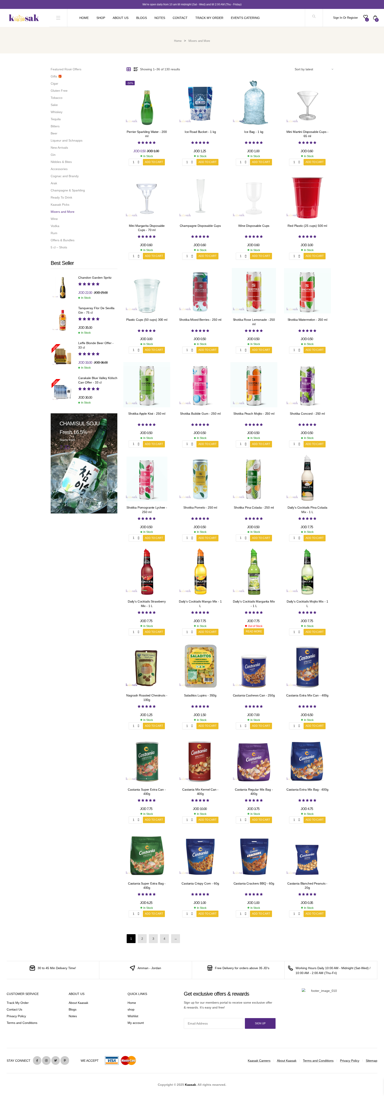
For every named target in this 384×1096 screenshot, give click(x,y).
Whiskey (56, 112)
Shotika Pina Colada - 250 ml (254, 507)
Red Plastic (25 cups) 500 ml (307, 225)
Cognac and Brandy (65, 176)
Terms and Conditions (22, 1023)
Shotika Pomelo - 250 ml (200, 507)
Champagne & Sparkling (68, 190)
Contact (180, 18)
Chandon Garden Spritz (95, 277)
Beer (54, 133)
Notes (159, 18)
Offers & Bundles (62, 240)
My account (136, 1023)
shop (131, 1009)
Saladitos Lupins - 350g (200, 695)
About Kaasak (78, 1003)
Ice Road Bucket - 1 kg (200, 132)
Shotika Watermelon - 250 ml (307, 319)
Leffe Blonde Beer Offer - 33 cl (96, 345)
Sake (54, 105)
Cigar (54, 83)
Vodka (55, 226)
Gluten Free (59, 90)
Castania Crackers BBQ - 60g (254, 883)
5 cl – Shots (59, 247)
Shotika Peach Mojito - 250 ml (253, 413)
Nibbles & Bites (61, 162)
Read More (254, 631)
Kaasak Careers (259, 1060)
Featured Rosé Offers (66, 69)
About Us (120, 18)
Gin (53, 154)
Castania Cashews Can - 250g (254, 695)
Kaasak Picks (60, 204)
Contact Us (14, 1009)
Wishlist (133, 1016)
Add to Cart (154, 162)
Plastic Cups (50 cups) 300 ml (146, 319)
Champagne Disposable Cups (200, 225)
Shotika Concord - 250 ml (307, 413)
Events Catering (245, 18)
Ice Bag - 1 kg (253, 132)
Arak (54, 183)
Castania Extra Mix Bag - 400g (307, 789)
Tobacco (56, 97)
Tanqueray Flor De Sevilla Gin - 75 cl (96, 310)
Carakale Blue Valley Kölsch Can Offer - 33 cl (97, 380)
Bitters (55, 126)
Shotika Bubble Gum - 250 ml (200, 413)
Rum (54, 233)
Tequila (56, 119)
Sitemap (371, 1060)
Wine (54, 219)
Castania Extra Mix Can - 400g (307, 695)
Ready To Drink (61, 197)
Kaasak (190, 1084)
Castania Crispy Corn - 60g (200, 883)
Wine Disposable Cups (253, 225)
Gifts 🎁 (56, 76)
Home (84, 18)
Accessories (59, 169)
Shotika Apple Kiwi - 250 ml (146, 413)
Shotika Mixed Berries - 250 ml (200, 319)
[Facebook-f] (37, 1060)
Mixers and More (62, 211)
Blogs (141, 18)
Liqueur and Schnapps (66, 140)
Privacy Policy (16, 1016)
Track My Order (209, 18)
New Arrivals (59, 147)
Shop (100, 18)
